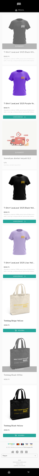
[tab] (19, 10)
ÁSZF (19, 460)
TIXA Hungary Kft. (28, 447)
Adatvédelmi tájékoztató (19, 462)
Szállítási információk (19, 465)
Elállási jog (19, 464)
